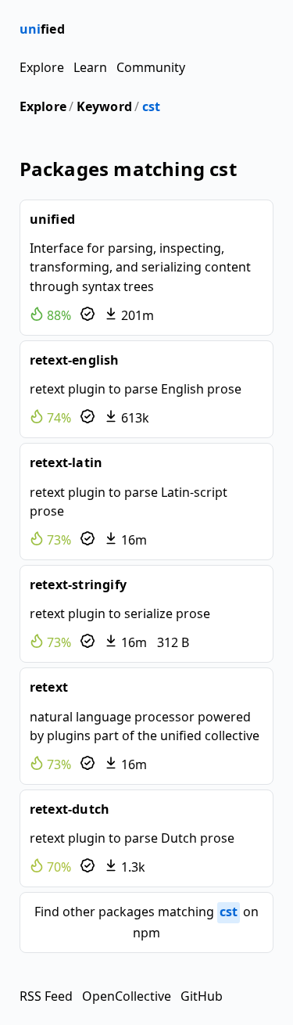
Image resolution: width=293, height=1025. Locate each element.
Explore (42, 67)
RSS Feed (46, 996)
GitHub (201, 996)
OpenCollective (126, 996)
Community (150, 67)
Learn (90, 67)
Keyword (104, 106)
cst (151, 106)
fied (42, 29)
